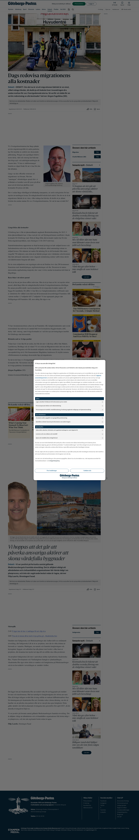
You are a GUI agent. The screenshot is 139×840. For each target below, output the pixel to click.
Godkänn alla (87, 470)
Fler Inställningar (52, 470)
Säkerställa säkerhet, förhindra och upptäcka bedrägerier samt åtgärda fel (57, 430)
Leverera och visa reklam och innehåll (46, 434)
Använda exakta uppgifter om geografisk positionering (51, 418)
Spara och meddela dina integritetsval (46, 438)
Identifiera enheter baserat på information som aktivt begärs (53, 422)
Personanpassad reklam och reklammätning (48, 406)
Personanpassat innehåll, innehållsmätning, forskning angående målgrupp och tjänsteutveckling (63, 409)
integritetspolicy (54, 461)
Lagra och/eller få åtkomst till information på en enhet (51, 402)
